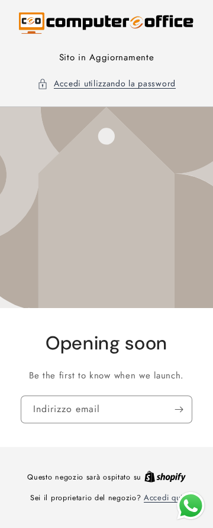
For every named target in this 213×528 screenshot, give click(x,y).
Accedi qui (163, 497)
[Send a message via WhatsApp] (191, 506)
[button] (106, 83)
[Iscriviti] (179, 409)
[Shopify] (165, 476)
